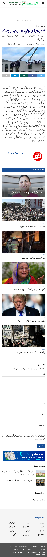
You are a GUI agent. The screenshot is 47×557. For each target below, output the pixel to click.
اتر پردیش (41, 526)
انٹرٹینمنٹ (41, 534)
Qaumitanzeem (40, 555)
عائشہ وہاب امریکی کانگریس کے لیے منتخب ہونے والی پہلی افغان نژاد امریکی (27, 192)
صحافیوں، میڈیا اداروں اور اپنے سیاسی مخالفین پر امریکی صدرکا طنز (31, 321)
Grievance (41, 549)
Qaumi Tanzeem (37, 44)
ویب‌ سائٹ (42, 425)
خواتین (27, 530)
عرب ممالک (12, 526)
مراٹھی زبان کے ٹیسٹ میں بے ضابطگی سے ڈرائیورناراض (19, 480)
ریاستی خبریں (26, 534)
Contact (17, 549)
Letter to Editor (28, 549)
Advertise (33, 546)
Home (43, 26)
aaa (42, 522)
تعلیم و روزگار (26, 526)
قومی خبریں (12, 530)
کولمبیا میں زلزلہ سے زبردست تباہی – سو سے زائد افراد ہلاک (32, 226)
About (43, 546)
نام (44, 403)
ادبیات (42, 530)
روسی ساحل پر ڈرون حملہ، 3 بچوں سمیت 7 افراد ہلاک (33, 258)
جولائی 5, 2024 (14, 44)
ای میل (42, 414)
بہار (28, 522)
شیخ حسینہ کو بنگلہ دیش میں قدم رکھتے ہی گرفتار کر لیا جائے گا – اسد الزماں (29, 289)
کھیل (14, 534)
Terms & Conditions (20, 546)
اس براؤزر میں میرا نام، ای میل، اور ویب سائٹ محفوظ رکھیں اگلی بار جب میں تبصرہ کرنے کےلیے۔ (25, 437)
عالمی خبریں (36, 26)
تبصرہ (43, 374)
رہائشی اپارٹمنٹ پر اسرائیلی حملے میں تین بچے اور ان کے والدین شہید (30, 352)
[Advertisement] (23, 12)
